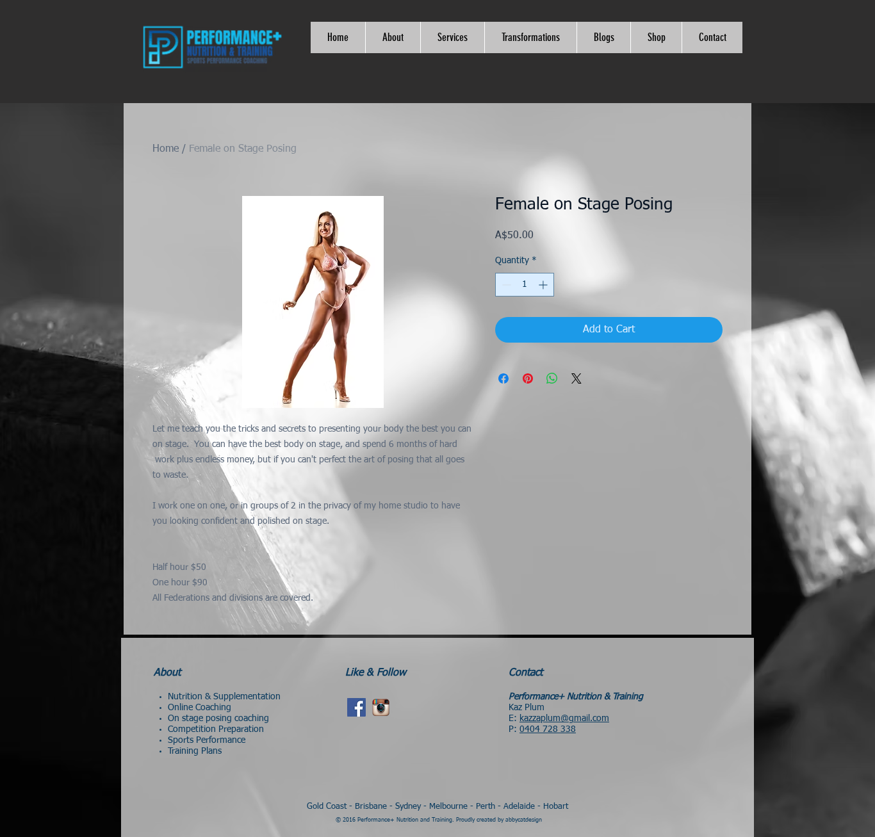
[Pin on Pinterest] (528, 378)
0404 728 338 (547, 729)
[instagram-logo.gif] (381, 707)
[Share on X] (576, 378)
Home (165, 149)
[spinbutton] (524, 284)
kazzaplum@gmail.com (564, 718)
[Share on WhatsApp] (552, 378)
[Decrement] (505, 284)
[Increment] (544, 284)
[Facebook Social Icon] (356, 707)
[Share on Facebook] (503, 378)
